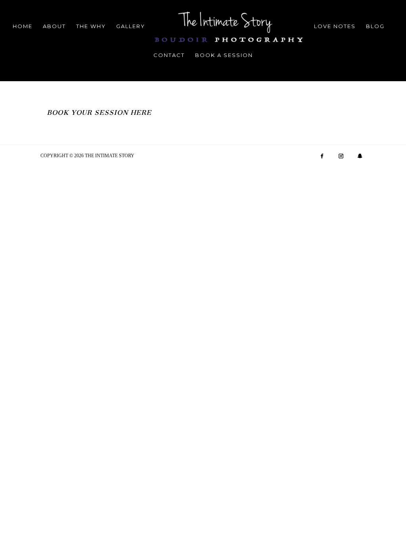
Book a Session (224, 55)
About (54, 26)
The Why (91, 26)
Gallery (130, 26)
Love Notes (335, 26)
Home (23, 26)
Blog (375, 26)
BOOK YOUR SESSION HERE (99, 112)
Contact (169, 55)
